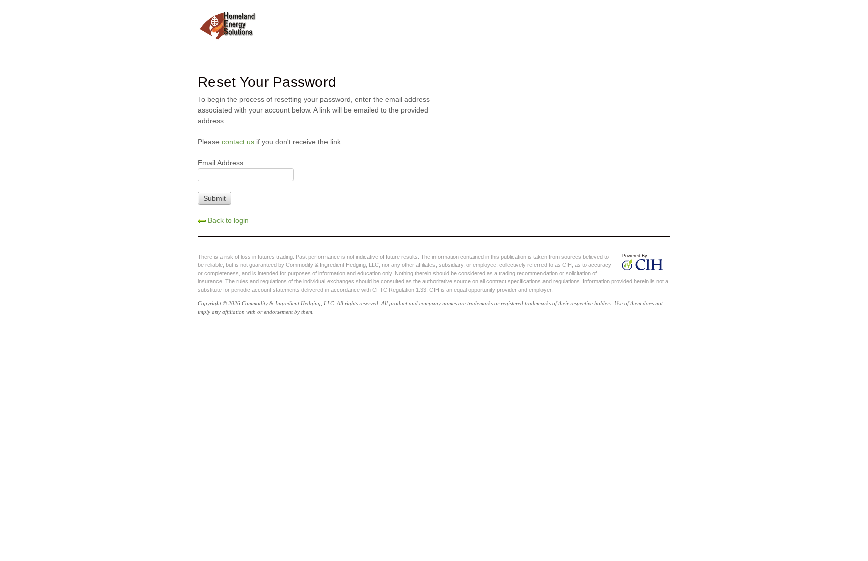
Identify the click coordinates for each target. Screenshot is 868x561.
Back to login (227, 220)
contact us (238, 142)
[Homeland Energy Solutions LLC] (228, 24)
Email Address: (221, 163)
